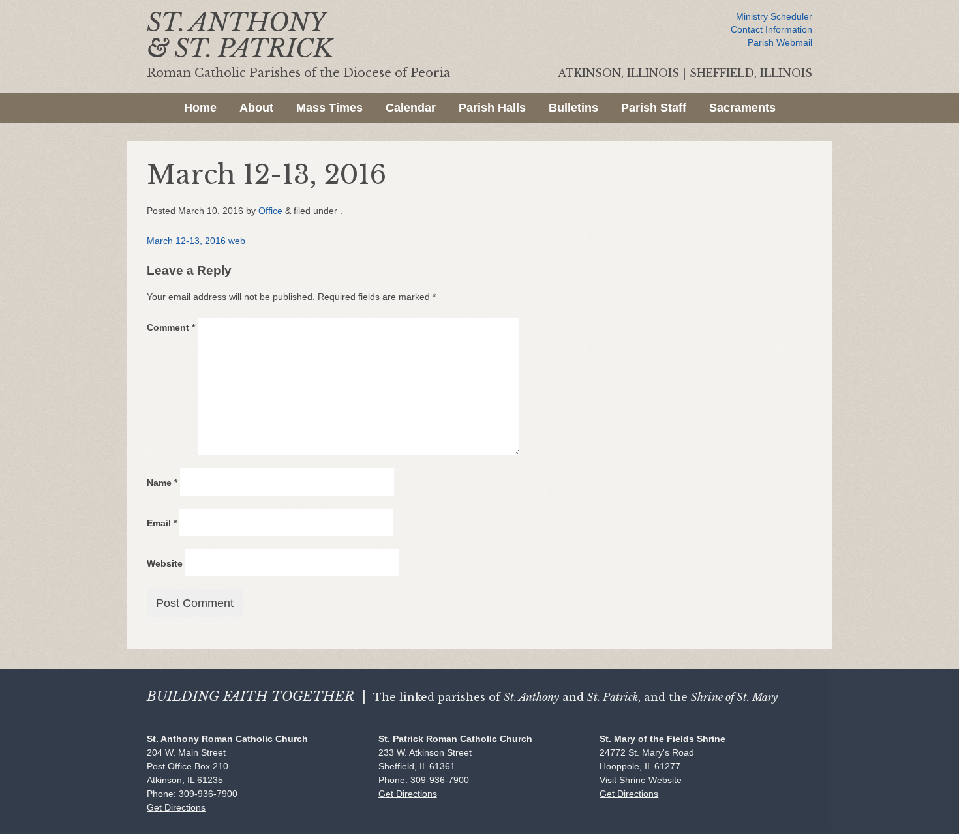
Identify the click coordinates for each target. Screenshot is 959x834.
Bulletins (573, 107)
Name (162, 482)
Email (162, 523)
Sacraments (742, 107)
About (256, 107)
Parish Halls (492, 107)
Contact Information (771, 29)
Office (270, 210)
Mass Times (329, 107)
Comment (171, 327)
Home (200, 107)
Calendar (411, 107)
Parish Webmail (780, 42)
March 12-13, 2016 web (196, 240)
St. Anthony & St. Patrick (240, 35)
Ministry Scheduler (774, 16)
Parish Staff (653, 107)
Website (165, 563)
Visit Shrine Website (641, 780)
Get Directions (176, 807)
